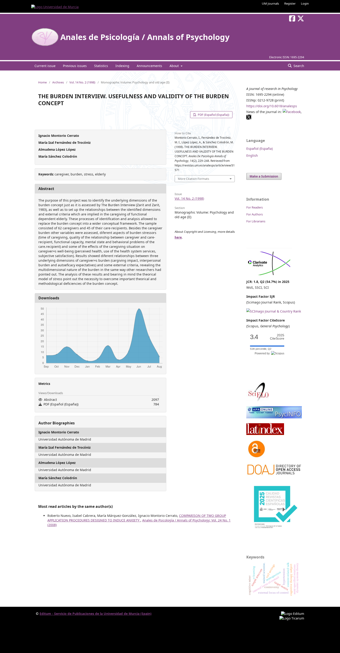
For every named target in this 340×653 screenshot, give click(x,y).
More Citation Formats (193, 179)
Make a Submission (264, 176)
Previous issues (75, 66)
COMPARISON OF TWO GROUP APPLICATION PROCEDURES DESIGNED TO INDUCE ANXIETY (136, 517)
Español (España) (259, 148)
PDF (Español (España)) (213, 115)
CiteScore (277, 337)
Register (290, 3)
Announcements (149, 66)
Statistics (101, 66)
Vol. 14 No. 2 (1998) (82, 82)
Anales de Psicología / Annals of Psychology (144, 37)
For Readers (254, 207)
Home (42, 82)
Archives (58, 82)
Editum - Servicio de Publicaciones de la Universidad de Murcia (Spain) (95, 613)
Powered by (263, 353)
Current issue (45, 66)
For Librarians (255, 221)
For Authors (254, 214)
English (252, 155)
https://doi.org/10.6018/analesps (271, 106)
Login (305, 3)
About (175, 66)
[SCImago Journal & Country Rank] (273, 311)
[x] (248, 118)
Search (298, 66)
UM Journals (270, 3)
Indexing (122, 66)
